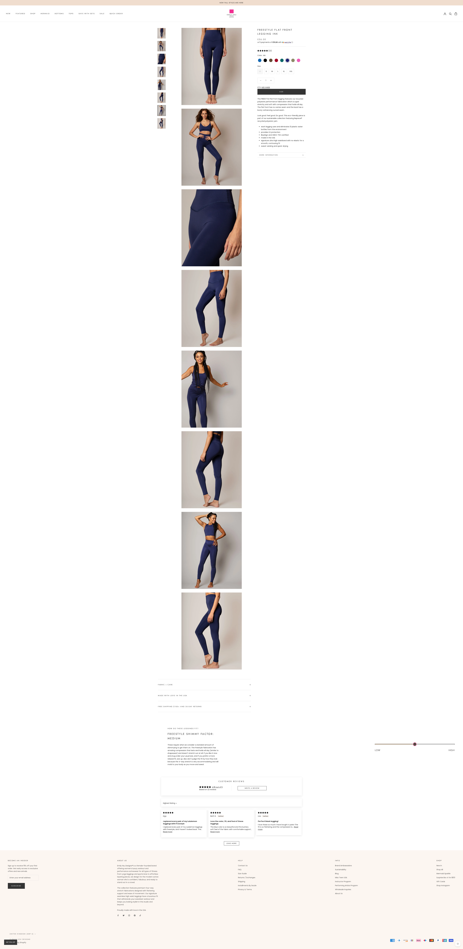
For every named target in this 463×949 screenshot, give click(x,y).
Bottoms (59, 14)
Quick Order (116, 14)
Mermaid (45, 14)
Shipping (241, 881)
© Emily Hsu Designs (20, 939)
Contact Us (243, 865)
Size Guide (242, 873)
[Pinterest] (135, 915)
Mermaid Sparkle (443, 873)
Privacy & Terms (245, 889)
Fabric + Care (165, 685)
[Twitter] (123, 915)
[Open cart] (456, 13)
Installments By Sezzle (247, 885)
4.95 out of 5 (217, 787)
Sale (102, 14)
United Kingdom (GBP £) (22, 934)
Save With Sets (87, 14)
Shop (33, 14)
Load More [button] (231, 843)
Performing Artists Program (346, 885)
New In (439, 865)
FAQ (239, 869)
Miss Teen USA (341, 877)
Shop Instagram (443, 885)
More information (268, 155)
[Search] (450, 13)
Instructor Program (343, 881)
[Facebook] (118, 915)
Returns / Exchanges (246, 877)
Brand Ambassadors (343, 865)
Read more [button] (167, 832)
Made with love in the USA (172, 695)
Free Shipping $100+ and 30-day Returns (180, 706)
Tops (71, 14)
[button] (281, 42)
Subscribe (16, 886)
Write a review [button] (252, 788)
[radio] (259, 60)
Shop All (439, 869)
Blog (337, 873)
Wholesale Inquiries (343, 889)
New (8, 14)
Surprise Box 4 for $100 (445, 877)
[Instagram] (129, 915)
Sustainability (340, 869)
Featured (20, 14)
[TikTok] (140, 915)
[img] (168, 812)
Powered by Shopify (18, 942)
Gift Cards (440, 881)
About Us (339, 893)
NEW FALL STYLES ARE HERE (231, 3)
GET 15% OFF (10, 942)
